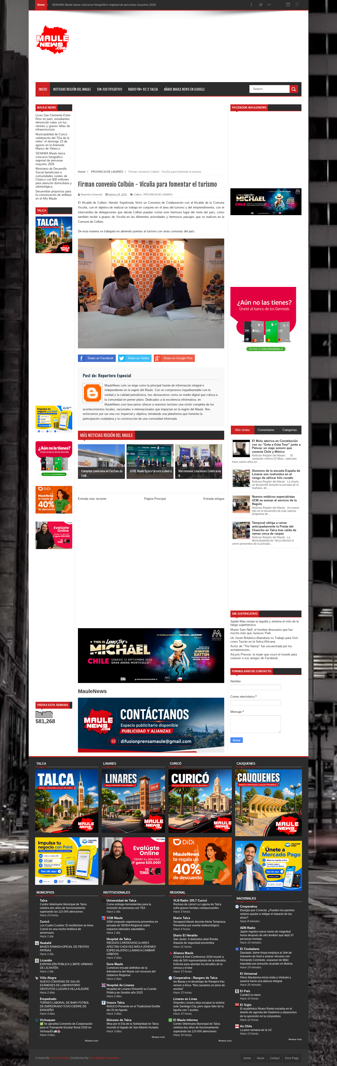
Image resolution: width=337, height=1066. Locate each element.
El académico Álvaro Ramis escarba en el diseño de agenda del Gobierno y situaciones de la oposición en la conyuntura (268, 1012)
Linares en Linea (185, 999)
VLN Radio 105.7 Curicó (190, 900)
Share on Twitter (138, 358)
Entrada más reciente (92, 498)
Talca (43, 900)
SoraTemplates (59, 1058)
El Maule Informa (185, 1020)
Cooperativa (248, 906)
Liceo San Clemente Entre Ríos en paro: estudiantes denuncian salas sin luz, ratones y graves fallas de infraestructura (53, 122)
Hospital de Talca (119, 939)
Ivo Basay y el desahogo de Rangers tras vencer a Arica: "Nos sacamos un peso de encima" (199, 985)
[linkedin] (288, 5)
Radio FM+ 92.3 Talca (143, 89)
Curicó (44, 921)
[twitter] (260, 5)
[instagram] (279, 5)
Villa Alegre (48, 978)
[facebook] (251, 5)
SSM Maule (115, 918)
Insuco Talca (115, 1002)
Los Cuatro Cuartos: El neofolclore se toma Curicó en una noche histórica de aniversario (66, 929)
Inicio (43, 89)
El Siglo (245, 1005)
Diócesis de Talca (119, 1020)
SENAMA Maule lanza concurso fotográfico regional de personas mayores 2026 (50, 159)
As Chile (246, 1026)
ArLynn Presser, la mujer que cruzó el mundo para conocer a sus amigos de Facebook (263, 656)
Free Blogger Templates (104, 1058)
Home (247, 1058)
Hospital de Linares (120, 985)
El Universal (248, 973)
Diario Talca (181, 918)
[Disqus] (151, 565)
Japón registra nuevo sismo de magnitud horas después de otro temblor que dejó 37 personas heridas (267, 935)
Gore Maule (115, 964)
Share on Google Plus (178, 358)
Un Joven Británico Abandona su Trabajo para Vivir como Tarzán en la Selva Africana (264, 639)
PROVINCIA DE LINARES (158, 194)
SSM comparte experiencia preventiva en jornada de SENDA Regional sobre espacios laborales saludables (132, 925)
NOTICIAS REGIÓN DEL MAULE (72, 89)
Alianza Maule (183, 953)
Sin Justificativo (109, 89)
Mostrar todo (91, 1040)
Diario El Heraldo (185, 935)
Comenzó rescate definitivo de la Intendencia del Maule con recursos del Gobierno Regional (131, 971)
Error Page (292, 1058)
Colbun (137, 194)
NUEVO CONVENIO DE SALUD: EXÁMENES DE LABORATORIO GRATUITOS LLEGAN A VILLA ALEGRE (64, 985)
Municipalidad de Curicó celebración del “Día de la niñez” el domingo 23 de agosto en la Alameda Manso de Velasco (52, 141)
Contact (274, 1058)
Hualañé (45, 943)
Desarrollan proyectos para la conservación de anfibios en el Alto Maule (54, 195)
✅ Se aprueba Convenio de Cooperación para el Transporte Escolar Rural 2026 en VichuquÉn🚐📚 (66, 1027)
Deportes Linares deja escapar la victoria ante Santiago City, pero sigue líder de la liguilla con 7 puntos (198, 1006)
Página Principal (155, 498)
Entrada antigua (213, 498)
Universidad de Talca (121, 900)
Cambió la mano (250, 995)
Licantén (46, 960)
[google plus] (297, 5)
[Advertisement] (218, 50)
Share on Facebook (100, 358)
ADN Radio (247, 928)
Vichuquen (47, 1020)
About (260, 1058)
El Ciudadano (249, 949)
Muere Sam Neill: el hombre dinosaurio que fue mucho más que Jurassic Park (261, 631)
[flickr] (269, 5)
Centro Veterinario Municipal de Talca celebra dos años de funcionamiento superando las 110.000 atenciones (63, 908)
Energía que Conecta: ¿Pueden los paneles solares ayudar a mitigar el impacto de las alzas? (267, 914)
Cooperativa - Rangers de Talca (195, 978)
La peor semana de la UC (256, 1030)
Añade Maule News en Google (184, 89)
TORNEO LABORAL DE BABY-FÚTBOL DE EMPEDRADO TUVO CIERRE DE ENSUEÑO (64, 1006)
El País (245, 991)
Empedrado (48, 999)
